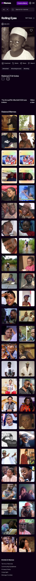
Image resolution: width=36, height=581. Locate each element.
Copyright (5, 572)
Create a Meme (22, 3)
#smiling (26, 68)
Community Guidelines (9, 566)
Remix (16, 63)
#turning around (16, 68)
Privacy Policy (6, 569)
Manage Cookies (7, 575)
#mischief (5, 68)
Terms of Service (7, 564)
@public (7, 24)
